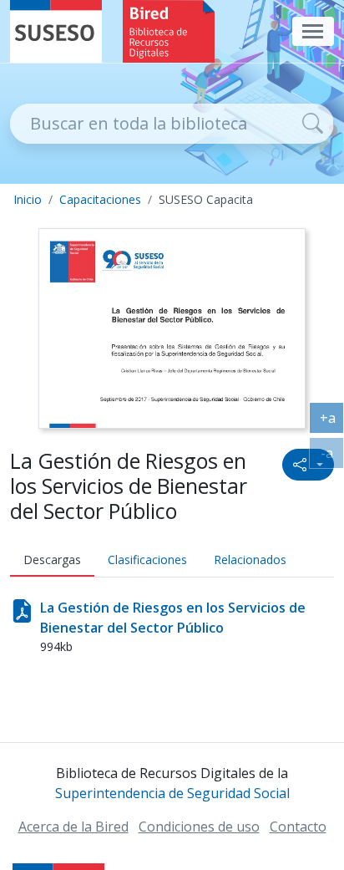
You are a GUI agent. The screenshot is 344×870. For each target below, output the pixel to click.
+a (332, 421)
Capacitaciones (100, 199)
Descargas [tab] (52, 559)
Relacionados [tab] (250, 559)
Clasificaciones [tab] (147, 559)
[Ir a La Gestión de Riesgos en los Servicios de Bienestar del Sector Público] (171, 327)
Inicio (27, 199)
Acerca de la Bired (73, 826)
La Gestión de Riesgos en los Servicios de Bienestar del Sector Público (173, 617)
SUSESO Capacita (206, 199)
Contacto (298, 826)
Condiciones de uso (199, 826)
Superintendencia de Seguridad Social (172, 793)
